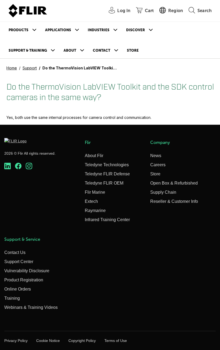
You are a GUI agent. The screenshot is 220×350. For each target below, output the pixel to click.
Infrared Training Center (107, 219)
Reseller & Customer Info (174, 201)
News (155, 155)
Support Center (18, 261)
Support (30, 68)
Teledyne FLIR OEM (104, 183)
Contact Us (14, 252)
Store (133, 50)
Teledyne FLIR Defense (107, 174)
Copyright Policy (82, 340)
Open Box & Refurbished (174, 183)
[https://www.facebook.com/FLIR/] (18, 166)
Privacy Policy (16, 340)
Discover (135, 30)
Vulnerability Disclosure (26, 270)
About (70, 50)
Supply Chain (163, 192)
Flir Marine (95, 192)
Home (11, 68)
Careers (158, 164)
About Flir (94, 155)
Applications (58, 30)
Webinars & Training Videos (31, 307)
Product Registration (23, 280)
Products (18, 30)
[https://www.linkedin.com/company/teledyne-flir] (7, 166)
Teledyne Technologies (107, 164)
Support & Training (28, 50)
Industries (98, 30)
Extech (91, 201)
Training (12, 298)
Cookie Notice (48, 340)
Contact (101, 50)
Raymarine (95, 210)
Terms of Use (115, 340)
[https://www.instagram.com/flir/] (29, 166)
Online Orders (17, 289)
